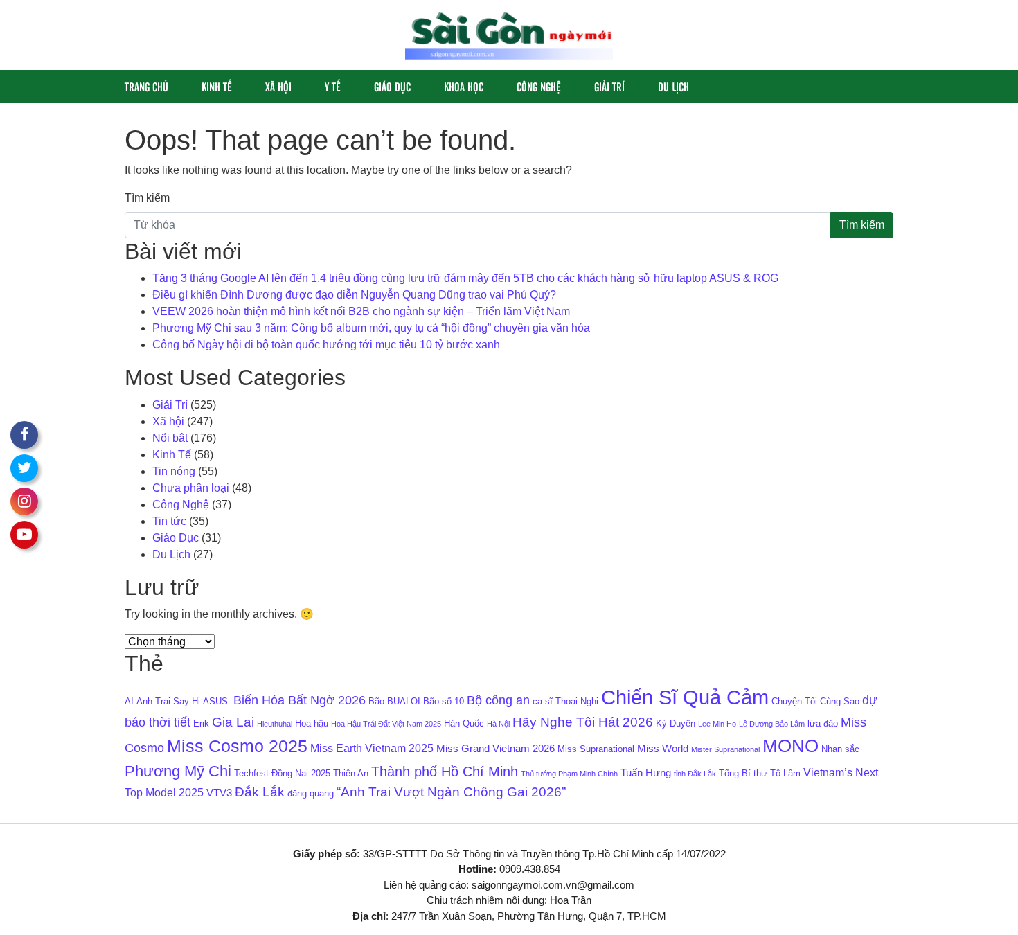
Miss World (662, 748)
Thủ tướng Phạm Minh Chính (569, 773)
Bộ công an (498, 700)
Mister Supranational (725, 749)
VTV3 (219, 793)
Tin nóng (173, 471)
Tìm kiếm (147, 198)
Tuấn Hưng (645, 772)
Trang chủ (146, 86)
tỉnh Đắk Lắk (695, 773)
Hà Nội (498, 724)
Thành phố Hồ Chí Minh (444, 771)
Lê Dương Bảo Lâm (772, 724)
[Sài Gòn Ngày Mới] (509, 34)
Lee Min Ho (717, 724)
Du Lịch (673, 86)
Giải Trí (609, 86)
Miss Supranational (595, 749)
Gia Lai (233, 722)
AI (129, 701)
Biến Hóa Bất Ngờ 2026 (299, 700)
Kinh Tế (217, 86)
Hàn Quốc (464, 723)
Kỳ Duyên (675, 723)
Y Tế (333, 86)
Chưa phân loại (190, 488)
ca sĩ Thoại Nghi (565, 701)
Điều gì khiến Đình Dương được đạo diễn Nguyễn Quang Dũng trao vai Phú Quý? (354, 295)
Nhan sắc (840, 749)
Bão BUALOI (394, 701)
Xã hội (278, 86)
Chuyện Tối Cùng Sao (815, 701)
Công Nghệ (539, 86)
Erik (201, 723)
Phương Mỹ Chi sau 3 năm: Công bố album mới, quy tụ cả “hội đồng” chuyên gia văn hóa (371, 328)
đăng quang (310, 793)
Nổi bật (170, 438)
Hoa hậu (311, 723)
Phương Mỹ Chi (178, 771)
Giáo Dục (392, 86)
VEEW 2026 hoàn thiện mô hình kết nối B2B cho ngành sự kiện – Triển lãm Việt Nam (361, 311)
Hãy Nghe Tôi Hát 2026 (582, 722)
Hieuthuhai (274, 724)
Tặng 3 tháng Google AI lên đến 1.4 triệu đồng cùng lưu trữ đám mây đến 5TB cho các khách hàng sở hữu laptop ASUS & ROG (465, 278)
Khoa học (463, 86)
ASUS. (217, 701)
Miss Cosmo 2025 (237, 746)
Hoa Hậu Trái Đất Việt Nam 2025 (386, 724)
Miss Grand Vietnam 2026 (495, 748)
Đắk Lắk (260, 792)
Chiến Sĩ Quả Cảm (685, 697)
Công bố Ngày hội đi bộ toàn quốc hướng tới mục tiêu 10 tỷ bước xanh (326, 344)
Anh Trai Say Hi (168, 701)
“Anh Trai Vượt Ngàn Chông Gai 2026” (451, 792)
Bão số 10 (443, 701)
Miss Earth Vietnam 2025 (372, 748)
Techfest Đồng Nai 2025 (282, 773)
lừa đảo (822, 723)
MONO (790, 746)
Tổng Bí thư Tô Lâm (760, 773)
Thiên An (350, 773)
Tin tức (169, 521)
